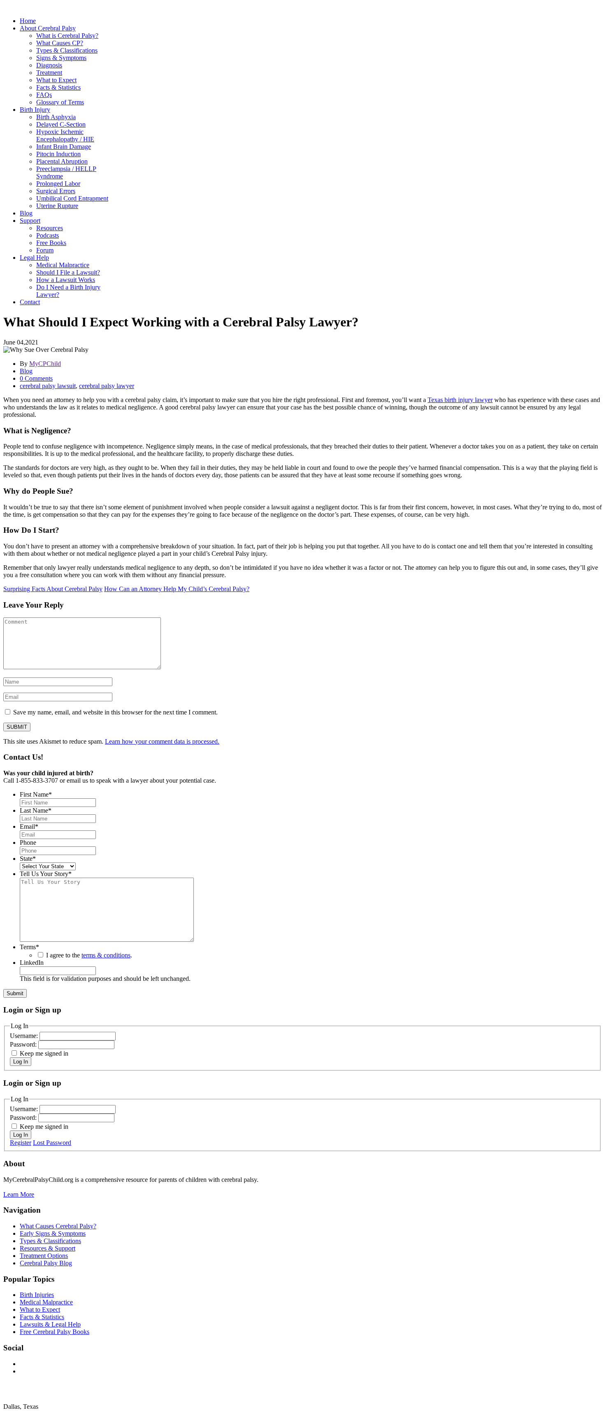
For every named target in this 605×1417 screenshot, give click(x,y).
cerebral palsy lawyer (106, 385)
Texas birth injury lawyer (460, 399)
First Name (36, 794)
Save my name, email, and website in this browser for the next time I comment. (115, 712)
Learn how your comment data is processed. (162, 741)
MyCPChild (45, 363)
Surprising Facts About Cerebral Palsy (52, 588)
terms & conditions (105, 955)
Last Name (35, 810)
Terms (29, 946)
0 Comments (36, 378)
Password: (24, 1044)
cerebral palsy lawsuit (48, 385)
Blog (26, 371)
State (28, 858)
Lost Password (52, 1142)
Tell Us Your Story (46, 873)
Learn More (18, 1194)
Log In (20, 1062)
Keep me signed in (44, 1053)
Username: (25, 1035)
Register (20, 1142)
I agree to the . (89, 955)
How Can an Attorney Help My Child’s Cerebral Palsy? (176, 588)
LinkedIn (32, 962)
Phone (28, 842)
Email (29, 826)
